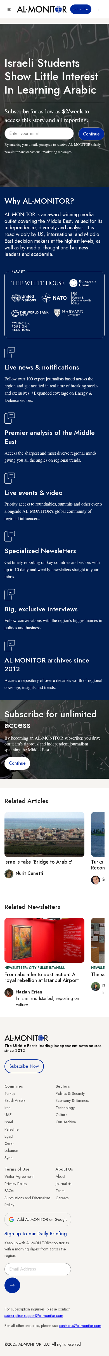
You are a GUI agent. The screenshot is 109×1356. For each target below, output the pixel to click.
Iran (7, 1107)
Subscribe (81, 9)
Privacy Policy (15, 1183)
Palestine (11, 1129)
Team (60, 1190)
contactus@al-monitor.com (80, 1325)
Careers (62, 1198)
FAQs (8, 1190)
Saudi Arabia (14, 1100)
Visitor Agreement (19, 1176)
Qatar (9, 1143)
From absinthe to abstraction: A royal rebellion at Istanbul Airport (41, 977)
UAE (7, 1114)
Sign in (99, 9)
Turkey (9, 1093)
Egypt (8, 1136)
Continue (17, 763)
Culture (61, 1114)
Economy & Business (72, 1100)
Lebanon (11, 1150)
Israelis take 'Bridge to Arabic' (38, 862)
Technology (65, 1107)
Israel (8, 1122)
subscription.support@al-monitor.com (33, 1315)
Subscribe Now (24, 1066)
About (60, 1176)
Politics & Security (70, 1093)
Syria (8, 1157)
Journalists (63, 1183)
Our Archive (66, 1122)
